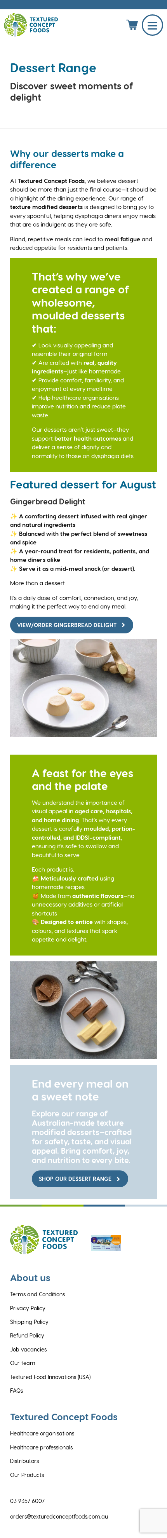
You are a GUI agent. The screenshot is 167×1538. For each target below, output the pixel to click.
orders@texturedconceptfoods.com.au (59, 1516)
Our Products (27, 1475)
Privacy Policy (27, 1308)
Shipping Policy (29, 1321)
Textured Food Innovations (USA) (50, 1377)
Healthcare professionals (41, 1447)
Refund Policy (27, 1335)
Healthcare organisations (42, 1433)
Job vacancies (28, 1349)
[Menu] (152, 25)
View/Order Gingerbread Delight (67, 625)
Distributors (24, 1461)
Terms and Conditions (37, 1294)
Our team (22, 1363)
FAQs (16, 1390)
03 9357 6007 (27, 1501)
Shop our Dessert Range (75, 1178)
